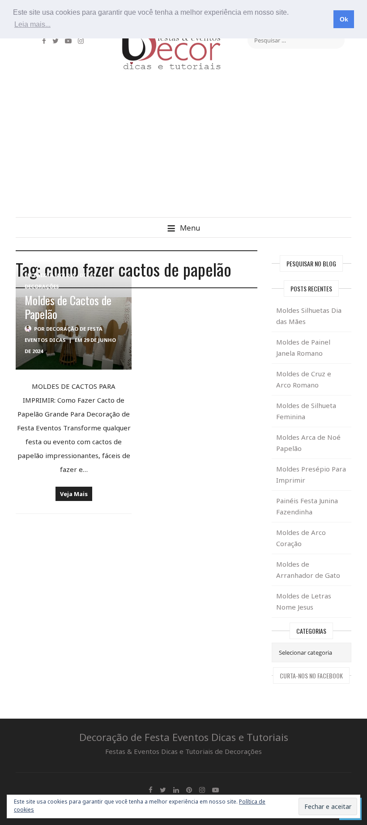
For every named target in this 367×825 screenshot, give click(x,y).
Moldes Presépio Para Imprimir (311, 474)
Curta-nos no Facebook (311, 675)
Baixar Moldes (55, 275)
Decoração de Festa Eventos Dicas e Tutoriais (183, 737)
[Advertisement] (183, 150)
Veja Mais (74, 494)
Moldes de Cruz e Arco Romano (303, 379)
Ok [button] (344, 19)
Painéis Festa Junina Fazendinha (307, 506)
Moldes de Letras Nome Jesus (303, 601)
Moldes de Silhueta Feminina (306, 411)
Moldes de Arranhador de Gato (308, 570)
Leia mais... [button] (32, 24)
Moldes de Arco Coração (301, 538)
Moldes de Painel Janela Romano (303, 347)
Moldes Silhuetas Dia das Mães (308, 316)
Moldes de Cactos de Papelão (68, 307)
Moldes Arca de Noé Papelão (308, 443)
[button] (183, 227)
